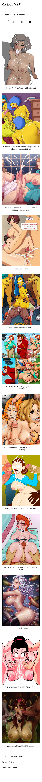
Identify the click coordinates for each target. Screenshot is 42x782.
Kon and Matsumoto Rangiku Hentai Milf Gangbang (21, 448)
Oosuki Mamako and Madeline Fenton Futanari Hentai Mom (21, 209)
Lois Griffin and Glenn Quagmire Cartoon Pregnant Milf (21, 388)
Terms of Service (9, 768)
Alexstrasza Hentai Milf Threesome (21, 746)
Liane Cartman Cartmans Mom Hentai (21, 508)
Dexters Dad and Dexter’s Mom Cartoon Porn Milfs (21, 568)
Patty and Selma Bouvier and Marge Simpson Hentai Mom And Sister (21, 148)
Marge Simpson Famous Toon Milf (21, 328)
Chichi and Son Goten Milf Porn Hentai (21, 687)
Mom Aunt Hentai (21, 269)
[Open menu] (38, 4)
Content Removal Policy (12, 757)
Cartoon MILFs (8, 15)
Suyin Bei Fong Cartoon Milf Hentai (21, 88)
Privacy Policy (8, 762)
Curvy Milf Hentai (21, 628)
